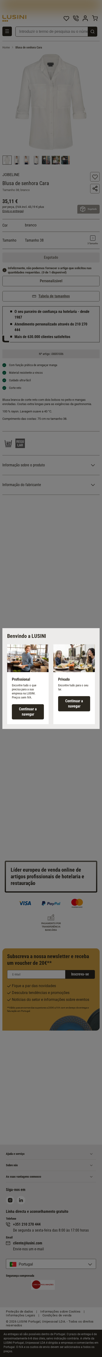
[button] (28, 684)
